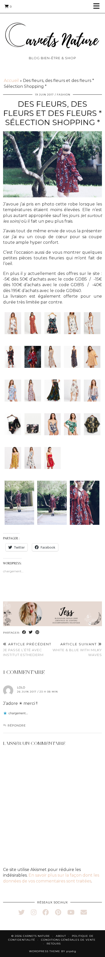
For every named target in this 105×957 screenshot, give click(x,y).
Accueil (11, 80)
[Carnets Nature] (52, 29)
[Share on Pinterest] (37, 632)
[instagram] (33, 912)
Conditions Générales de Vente (68, 939)
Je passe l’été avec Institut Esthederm (27, 649)
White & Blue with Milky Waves (77, 649)
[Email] (84, 912)
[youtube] (70, 912)
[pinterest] (58, 912)
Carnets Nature (36, 936)
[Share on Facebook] (24, 632)
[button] (98, 6)
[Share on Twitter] (31, 632)
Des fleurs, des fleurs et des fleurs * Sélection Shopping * (52, 113)
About (61, 936)
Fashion (63, 94)
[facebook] (46, 912)
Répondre (17, 725)
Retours (54, 943)
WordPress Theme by (52, 951)
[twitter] (21, 912)
